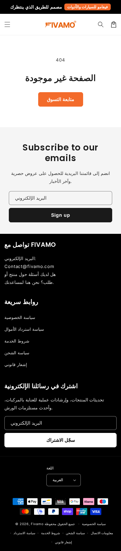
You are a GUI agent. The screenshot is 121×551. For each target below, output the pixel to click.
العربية (58, 479)
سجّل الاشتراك (60, 440)
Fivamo (37, 524)
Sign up (60, 215)
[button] (7, 24)
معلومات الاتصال (102, 533)
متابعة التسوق (60, 99)
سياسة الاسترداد (24, 533)
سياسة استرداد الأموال (24, 329)
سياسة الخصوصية (19, 317)
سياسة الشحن (16, 352)
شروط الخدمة (16, 340)
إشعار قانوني (15, 364)
